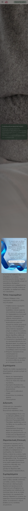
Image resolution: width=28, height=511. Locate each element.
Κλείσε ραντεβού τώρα (17, 261)
